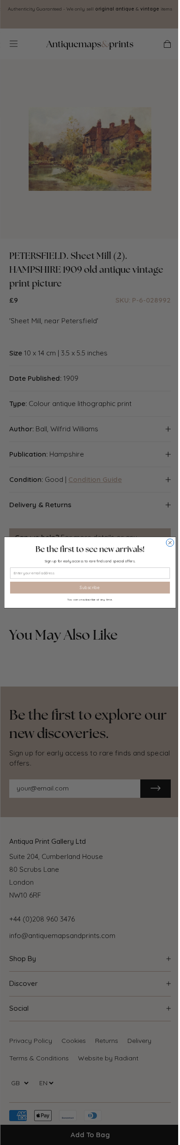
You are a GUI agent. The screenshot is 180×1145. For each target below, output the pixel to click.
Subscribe (90, 587)
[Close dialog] (170, 543)
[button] (90, 549)
